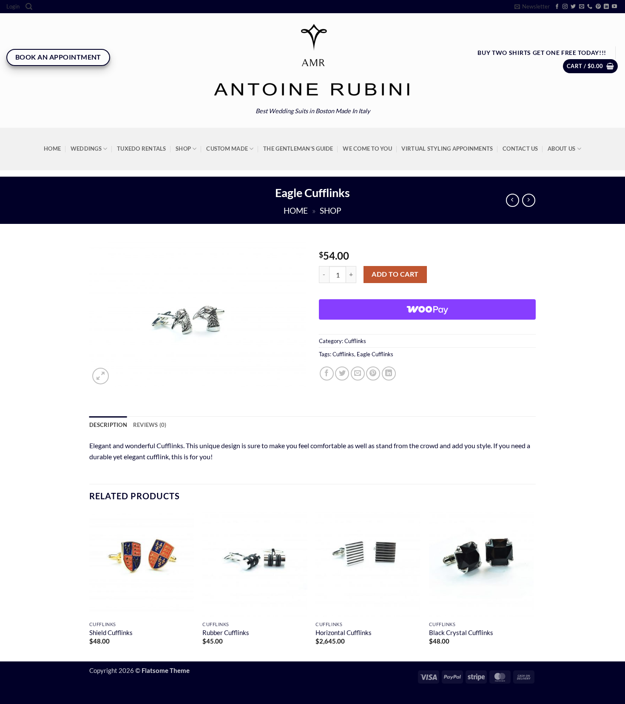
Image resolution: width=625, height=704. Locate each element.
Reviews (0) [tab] (150, 424)
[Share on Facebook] (327, 373)
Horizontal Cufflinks (343, 632)
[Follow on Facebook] (557, 7)
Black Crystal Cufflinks (461, 632)
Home (52, 148)
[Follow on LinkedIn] (606, 7)
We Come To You (367, 148)
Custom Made (227, 148)
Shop (183, 148)
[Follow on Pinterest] (598, 7)
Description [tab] (108, 424)
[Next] (533, 586)
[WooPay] (427, 309)
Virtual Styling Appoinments (447, 148)
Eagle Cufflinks (375, 354)
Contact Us (520, 148)
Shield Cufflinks (111, 632)
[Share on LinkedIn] (389, 373)
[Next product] (512, 200)
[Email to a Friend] (358, 373)
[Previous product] (528, 200)
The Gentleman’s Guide (298, 148)
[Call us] (589, 7)
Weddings (86, 148)
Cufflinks (355, 341)
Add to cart (395, 274)
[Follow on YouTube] (614, 7)
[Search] (29, 6)
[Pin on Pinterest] (373, 373)
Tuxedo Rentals (141, 148)
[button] (13, 6)
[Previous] (89, 586)
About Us (561, 148)
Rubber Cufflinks (225, 632)
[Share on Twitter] (342, 373)
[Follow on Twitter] (573, 7)
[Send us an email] (581, 7)
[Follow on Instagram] (565, 7)
